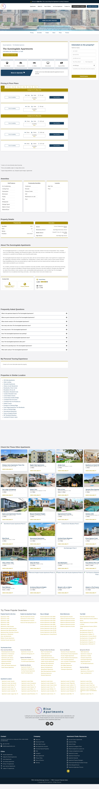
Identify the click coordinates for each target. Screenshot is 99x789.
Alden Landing (7, 382)
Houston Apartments (7, 45)
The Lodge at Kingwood (9, 489)
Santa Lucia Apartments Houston (11, 514)
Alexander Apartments (9, 384)
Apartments (33, 6)
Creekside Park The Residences (12, 401)
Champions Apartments (86, 657)
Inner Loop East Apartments (67, 659)
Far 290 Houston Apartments (27, 661)
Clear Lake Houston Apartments (8, 665)
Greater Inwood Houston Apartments (49, 659)
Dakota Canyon (8, 403)
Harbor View (33, 489)
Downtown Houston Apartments (68, 651)
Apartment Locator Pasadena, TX (88, 689)
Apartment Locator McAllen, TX (48, 689)
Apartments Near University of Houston (10, 632)
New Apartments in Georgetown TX (88, 638)
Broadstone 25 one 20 (9, 390)
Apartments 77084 (5, 624)
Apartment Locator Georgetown (28, 683)
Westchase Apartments (46, 673)
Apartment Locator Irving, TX (8, 687)
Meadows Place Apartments (47, 663)
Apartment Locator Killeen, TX (28, 689)
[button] (34, 313)
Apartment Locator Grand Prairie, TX (88, 687)
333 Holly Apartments (9, 380)
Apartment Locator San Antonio (9, 683)
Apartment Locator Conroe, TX (48, 693)
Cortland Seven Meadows (65, 538)
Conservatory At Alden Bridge (11, 397)
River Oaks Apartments (66, 667)
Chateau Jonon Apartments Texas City (13, 465)
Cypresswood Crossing (64, 514)
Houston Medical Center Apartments (69, 657)
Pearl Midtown (6, 587)
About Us (40, 6)
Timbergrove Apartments (66, 669)
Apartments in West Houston (7, 626)
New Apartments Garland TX (86, 632)
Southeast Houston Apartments (8, 640)
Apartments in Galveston (7, 655)
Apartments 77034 (5, 616)
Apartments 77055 (5, 620)
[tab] (2, 87)
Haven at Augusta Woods (10, 413)
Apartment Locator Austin (47, 681)
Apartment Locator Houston (8, 681)
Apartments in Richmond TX (87, 671)
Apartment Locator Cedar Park (87, 685)
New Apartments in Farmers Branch (88, 636)
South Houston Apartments (7, 667)
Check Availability (7, 469)
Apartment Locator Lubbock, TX (68, 685)
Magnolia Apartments (85, 661)
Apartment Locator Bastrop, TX (9, 685)
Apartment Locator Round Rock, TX (29, 691)
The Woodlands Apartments (18, 45)
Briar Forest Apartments (46, 651)
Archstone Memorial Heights (38, 587)
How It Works (47, 6)
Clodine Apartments (45, 653)
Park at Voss (61, 489)
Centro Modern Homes (9, 395)
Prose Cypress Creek (92, 538)
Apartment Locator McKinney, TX (68, 687)
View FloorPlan (56, 97)
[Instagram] (47, 724)
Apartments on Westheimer (7, 634)
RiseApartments (53, 710)
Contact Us (67, 6)
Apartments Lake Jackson (7, 657)
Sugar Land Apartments (86, 673)
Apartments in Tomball (86, 655)
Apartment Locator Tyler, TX (86, 693)
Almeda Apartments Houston (8, 651)
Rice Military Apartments (66, 665)
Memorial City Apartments (47, 665)
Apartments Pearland (6, 661)
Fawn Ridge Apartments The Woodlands (14, 407)
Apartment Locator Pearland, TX (68, 691)
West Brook (5, 538)
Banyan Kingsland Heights (37, 514)
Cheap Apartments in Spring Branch (48, 634)
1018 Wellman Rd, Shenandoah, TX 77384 (13, 51)
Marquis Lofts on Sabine (65, 587)
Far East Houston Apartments (28, 671)
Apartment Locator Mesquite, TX (68, 689)
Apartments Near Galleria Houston (9, 628)
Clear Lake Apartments (6, 636)
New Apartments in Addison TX (87, 634)
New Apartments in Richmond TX (87, 644)
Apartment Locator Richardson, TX (29, 693)
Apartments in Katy (85, 669)
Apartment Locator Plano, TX (28, 685)
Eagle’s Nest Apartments (37, 465)
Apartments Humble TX (26, 667)
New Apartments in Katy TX (86, 640)
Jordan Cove (61, 465)
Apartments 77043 (5, 618)
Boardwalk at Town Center (10, 388)
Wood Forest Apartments (27, 672)
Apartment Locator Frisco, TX (48, 687)
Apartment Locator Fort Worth (68, 681)
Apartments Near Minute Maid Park (9, 630)
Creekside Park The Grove (10, 399)
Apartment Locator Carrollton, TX (48, 691)
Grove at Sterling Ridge (10, 409)
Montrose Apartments (66, 663)
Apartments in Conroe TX (27, 651)
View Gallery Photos (49, 20)
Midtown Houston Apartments (7, 638)
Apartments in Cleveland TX (27, 669)
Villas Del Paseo (34, 562)
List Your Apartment (57, 6)
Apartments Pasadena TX (7, 659)
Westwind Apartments (46, 675)
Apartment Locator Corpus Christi (48, 685)
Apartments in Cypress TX (27, 659)
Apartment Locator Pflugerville (68, 683)
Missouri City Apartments (46, 667)
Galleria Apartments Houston (47, 657)
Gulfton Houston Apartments (47, 661)
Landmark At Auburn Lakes (10, 417)
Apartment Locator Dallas (27, 681)
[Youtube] (51, 724)
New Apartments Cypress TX (86, 630)
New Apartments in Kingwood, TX (87, 642)
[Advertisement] (34, 158)
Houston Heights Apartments (67, 655)
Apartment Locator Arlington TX (48, 683)
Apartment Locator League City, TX (10, 693)
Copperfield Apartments (46, 655)
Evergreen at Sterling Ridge (11, 405)
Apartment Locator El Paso (86, 683)
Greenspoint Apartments (86, 659)
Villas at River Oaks (8, 562)
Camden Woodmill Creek (10, 393)
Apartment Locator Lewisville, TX (9, 691)
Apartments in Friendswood (7, 653)
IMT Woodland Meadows (10, 415)
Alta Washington (62, 562)
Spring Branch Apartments (47, 669)
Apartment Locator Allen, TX (67, 693)
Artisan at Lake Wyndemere (11, 386)
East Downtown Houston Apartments (69, 653)
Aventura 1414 (90, 514)
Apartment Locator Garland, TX (28, 687)
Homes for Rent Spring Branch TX (28, 622)
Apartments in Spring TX (86, 653)
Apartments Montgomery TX (27, 653)
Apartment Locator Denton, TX (9, 689)
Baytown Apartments (6, 663)
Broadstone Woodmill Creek (11, 391)
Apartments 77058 (5, 622)
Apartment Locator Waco (86, 681)
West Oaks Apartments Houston (48, 671)
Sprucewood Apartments (37, 538)
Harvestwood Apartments (10, 411)
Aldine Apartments (85, 651)
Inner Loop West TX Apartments (68, 661)
